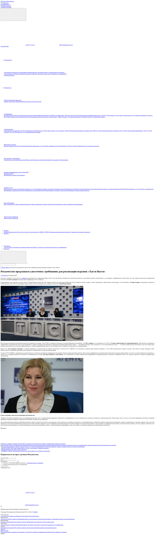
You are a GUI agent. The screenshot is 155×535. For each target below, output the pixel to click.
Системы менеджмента (98, 117)
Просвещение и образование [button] (12, 158)
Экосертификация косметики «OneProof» (44, 115)
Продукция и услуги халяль (115, 115)
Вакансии (55, 72)
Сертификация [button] (8, 114)
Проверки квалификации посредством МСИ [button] (16, 172)
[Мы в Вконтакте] (13, 32)
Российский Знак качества (11, 115)
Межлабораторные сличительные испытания (31, 519)
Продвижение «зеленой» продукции (56, 190)
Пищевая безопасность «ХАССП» (97, 115)
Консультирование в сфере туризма (41, 204)
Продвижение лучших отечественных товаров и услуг (19, 189)
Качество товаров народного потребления (15, 146)
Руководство (15, 72)
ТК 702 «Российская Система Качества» (32, 130)
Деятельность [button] (8, 87)
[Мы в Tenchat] (111, 32)
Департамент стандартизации (12, 130)
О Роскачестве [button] (8, 60)
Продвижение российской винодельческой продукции (79, 189)
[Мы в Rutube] (135, 32)
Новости (6, 233)
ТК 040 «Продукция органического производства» (79, 130)
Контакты (11, 75)
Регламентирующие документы (28, 74)
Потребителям (5, 46)
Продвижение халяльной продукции (14, 190)
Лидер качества (34, 232)
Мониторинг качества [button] (10, 144)
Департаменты (23, 72)
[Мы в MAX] (86, 32)
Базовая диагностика (10, 101)
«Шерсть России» (62, 117)
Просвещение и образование (52, 519)
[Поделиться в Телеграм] (62, 442)
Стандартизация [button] (8, 129)
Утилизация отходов (82, 115)
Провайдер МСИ (8, 173)
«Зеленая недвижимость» (75, 117)
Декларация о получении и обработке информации (32, 532)
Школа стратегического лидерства (35, 160)
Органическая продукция (26, 115)
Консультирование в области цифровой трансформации (67, 204)
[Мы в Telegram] (62, 32)
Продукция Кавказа (141, 115)
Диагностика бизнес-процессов (9, 519)
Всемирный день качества (52, 160)
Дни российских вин (48, 522)
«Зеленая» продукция (70, 115)
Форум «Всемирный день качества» (32, 522)
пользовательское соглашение (35, 463)
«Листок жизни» (52, 117)
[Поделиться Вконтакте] (13, 442)
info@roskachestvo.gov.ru (66, 45)
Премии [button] (6, 230)
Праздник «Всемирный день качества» (11, 522)
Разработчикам (50, 532)
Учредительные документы (11, 74)
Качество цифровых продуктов (52, 146)
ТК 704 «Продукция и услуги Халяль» (53, 130)
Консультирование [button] (9, 203)
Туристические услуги (129, 115)
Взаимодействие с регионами (36, 72)
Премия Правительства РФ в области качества (28, 101)
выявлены (24, 278)
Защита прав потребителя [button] (11, 216)
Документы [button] (61, 72)
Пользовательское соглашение (9, 532)
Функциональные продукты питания (37, 117)
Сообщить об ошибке (61, 532)
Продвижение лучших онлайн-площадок (78, 190)
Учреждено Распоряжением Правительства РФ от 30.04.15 (6, 5)
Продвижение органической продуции (35, 190)
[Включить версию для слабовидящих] (13, 14)
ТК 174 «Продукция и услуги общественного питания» (25, 132)
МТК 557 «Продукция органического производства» (107, 130)
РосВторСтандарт (87, 117)
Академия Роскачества (19, 160)
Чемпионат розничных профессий (80, 232)
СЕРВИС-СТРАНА (44, 232)
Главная (3, 267)
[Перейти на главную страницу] (7, 1)
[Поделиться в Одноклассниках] (37, 442)
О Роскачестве (8, 72)
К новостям (4, 275)
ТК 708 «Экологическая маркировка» (132, 130)
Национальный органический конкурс (60, 232)
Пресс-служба (48, 72)
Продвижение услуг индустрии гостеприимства (140, 189)
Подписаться (4, 466)
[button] (25, 100)
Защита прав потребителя (11, 218)
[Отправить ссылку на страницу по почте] (86, 442)
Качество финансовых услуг (35, 146)
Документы (25, 516)
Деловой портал (8, 160)
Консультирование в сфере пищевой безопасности (18, 204)
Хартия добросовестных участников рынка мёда (85, 146)
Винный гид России (66, 146)
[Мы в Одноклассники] (37, 32)
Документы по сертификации (58, 74)
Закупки (6, 75)
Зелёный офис (60, 115)
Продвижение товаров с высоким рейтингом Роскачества (110, 189)
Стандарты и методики (43, 74)
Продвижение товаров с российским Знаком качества (49, 189)
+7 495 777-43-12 (30, 45)
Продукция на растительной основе (17, 117)
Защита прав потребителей (67, 519)
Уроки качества (64, 160)
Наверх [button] (3, 533)
